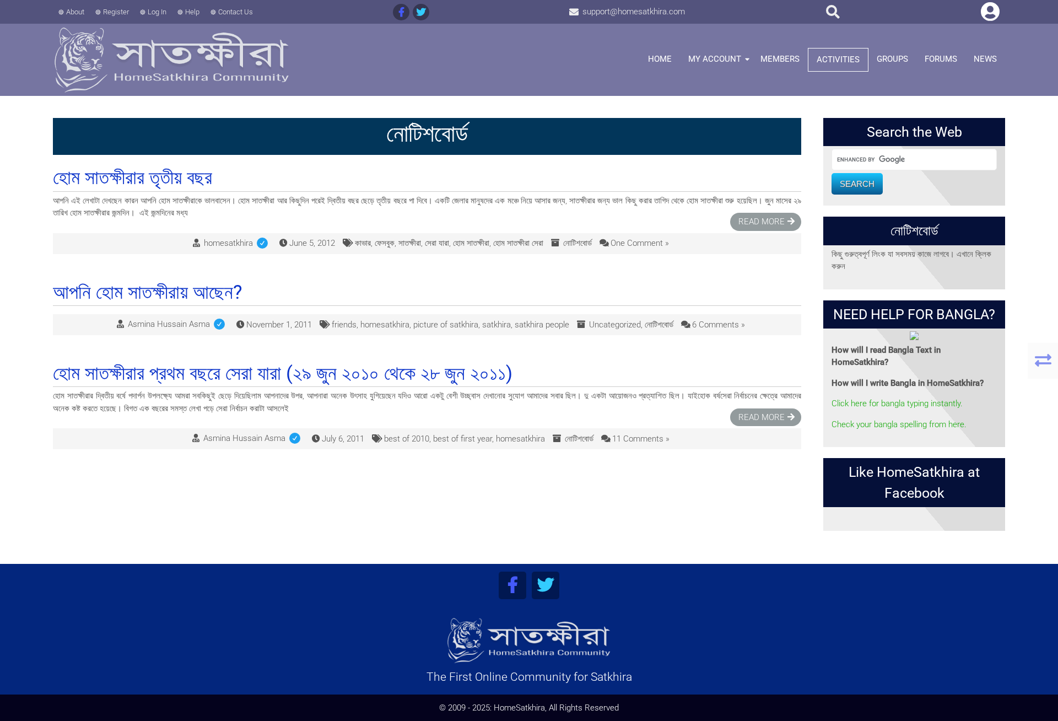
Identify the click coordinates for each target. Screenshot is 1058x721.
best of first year (462, 439)
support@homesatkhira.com (633, 12)
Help (192, 12)
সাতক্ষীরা (409, 243)
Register (116, 12)
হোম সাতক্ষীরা (471, 243)
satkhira (496, 325)
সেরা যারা (437, 243)
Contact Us (235, 12)
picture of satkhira (445, 325)
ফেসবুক (385, 243)
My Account (714, 59)
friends (344, 325)
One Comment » (640, 243)
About (75, 12)
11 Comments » (641, 439)
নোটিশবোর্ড (577, 243)
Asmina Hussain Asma (178, 324)
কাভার (363, 243)
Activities (838, 59)
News (985, 59)
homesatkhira (238, 243)
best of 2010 (406, 439)
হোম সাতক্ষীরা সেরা (518, 243)
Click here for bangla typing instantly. (897, 403)
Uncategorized (615, 325)
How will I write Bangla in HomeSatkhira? (908, 383)
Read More (761, 222)
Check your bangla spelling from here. (899, 424)
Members (780, 59)
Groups (892, 59)
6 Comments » (718, 325)
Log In (157, 12)
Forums (941, 59)
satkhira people (542, 325)
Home (660, 59)
